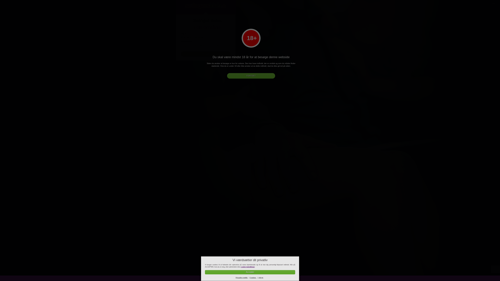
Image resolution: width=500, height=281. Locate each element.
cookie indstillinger (248, 267)
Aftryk (261, 278)
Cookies (253, 278)
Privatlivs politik (242, 278)
